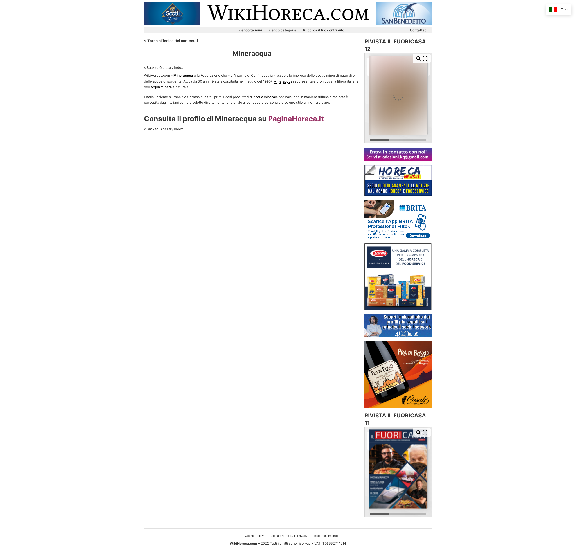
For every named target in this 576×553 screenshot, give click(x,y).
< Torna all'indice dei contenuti (171, 40)
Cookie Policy (254, 535)
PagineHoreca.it (296, 118)
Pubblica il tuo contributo (323, 30)
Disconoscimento (326, 535)
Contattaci (419, 30)
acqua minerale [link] (162, 87)
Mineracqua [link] (183, 75)
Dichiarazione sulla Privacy (288, 535)
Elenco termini (250, 30)
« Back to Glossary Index (163, 67)
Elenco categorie (282, 30)
